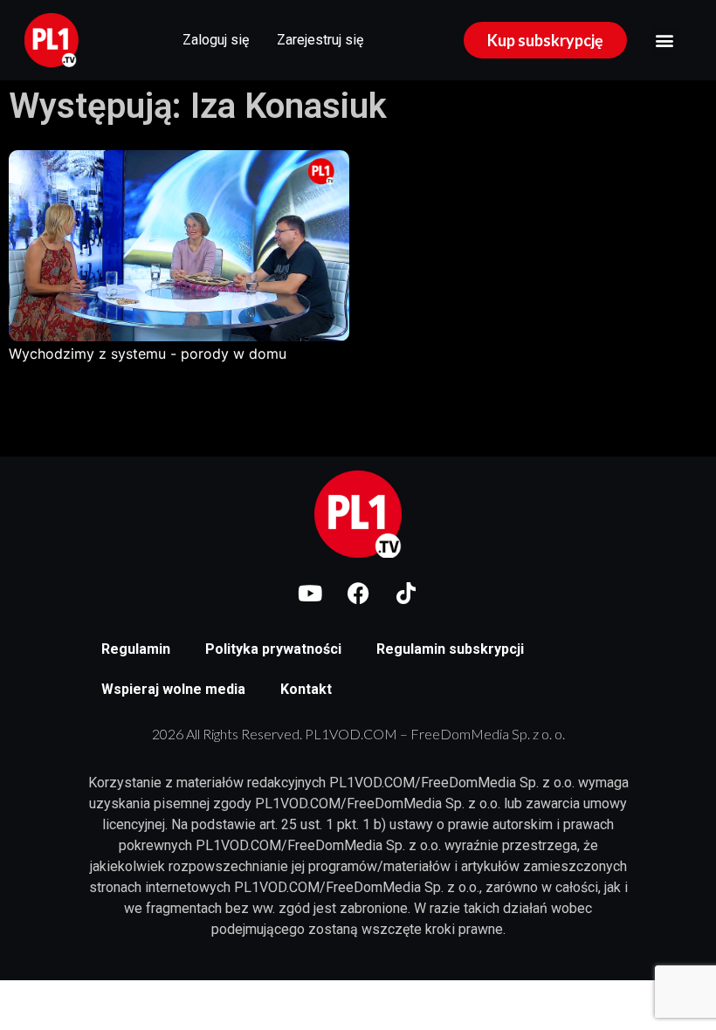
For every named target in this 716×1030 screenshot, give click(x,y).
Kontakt (306, 689)
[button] (665, 40)
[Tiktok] (406, 593)
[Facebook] (358, 593)
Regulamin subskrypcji (450, 649)
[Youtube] (310, 593)
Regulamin (135, 649)
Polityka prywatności (273, 649)
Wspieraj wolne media (173, 689)
